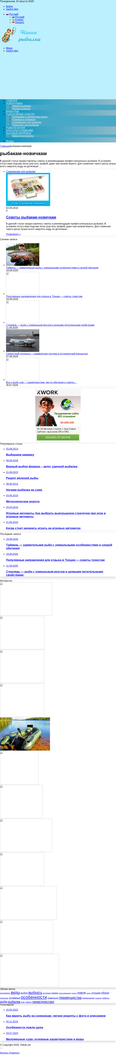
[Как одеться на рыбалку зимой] (21, 817)
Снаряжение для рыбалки (26, 122)
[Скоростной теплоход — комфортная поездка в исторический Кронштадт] (22, 351)
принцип (98, 998)
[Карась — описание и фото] (26, 614)
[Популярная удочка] (22, 885)
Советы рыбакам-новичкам (31, 217)
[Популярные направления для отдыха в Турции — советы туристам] (22, 293)
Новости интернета (23, 136)
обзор (105, 992)
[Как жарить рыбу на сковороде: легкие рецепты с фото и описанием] (26, 952)
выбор (24, 993)
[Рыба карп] (28, 918)
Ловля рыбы (14, 103)
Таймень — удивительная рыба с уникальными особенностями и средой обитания (52, 267)
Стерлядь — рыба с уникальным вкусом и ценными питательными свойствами (50, 325)
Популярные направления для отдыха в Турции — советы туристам (44, 296)
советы (29, 1002)
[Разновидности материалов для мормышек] (19, 783)
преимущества (70, 998)
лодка (88, 993)
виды (15, 992)
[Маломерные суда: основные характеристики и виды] (26, 851)
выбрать (35, 993)
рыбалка (14, 1001)
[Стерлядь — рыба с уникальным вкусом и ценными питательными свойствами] (22, 322)
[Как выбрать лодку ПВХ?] (25, 749)
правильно (52, 998)
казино (54, 993)
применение (88, 998)
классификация (65, 993)
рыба (3, 1001)
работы (105, 998)
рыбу (23, 1002)
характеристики (43, 1001)
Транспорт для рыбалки (25, 125)
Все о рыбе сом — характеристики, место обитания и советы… (41, 382)
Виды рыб (12, 111)
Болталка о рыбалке (19, 130)
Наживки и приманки (23, 119)
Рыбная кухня (15, 127)
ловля (81, 992)
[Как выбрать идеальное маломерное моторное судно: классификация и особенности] (22, 648)
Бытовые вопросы (18, 133)
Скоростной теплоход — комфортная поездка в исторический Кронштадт (47, 353)
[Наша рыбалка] (21, 43)
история (47, 993)
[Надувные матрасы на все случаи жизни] (22, 716)
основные (14, 997)
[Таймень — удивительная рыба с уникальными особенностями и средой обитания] (22, 265)
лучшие (96, 993)
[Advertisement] (58, 76)
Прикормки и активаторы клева (29, 117)
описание (4, 998)
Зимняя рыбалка (21, 106)
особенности (34, 997)
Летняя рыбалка (21, 108)
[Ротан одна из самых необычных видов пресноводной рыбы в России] (29, 986)
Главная (4, 146)
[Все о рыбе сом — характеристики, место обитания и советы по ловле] (22, 379)
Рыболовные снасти (20, 114)
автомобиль (5, 993)
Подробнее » (13, 234)
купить (74, 993)
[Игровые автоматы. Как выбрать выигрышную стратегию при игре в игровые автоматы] (22, 682)
